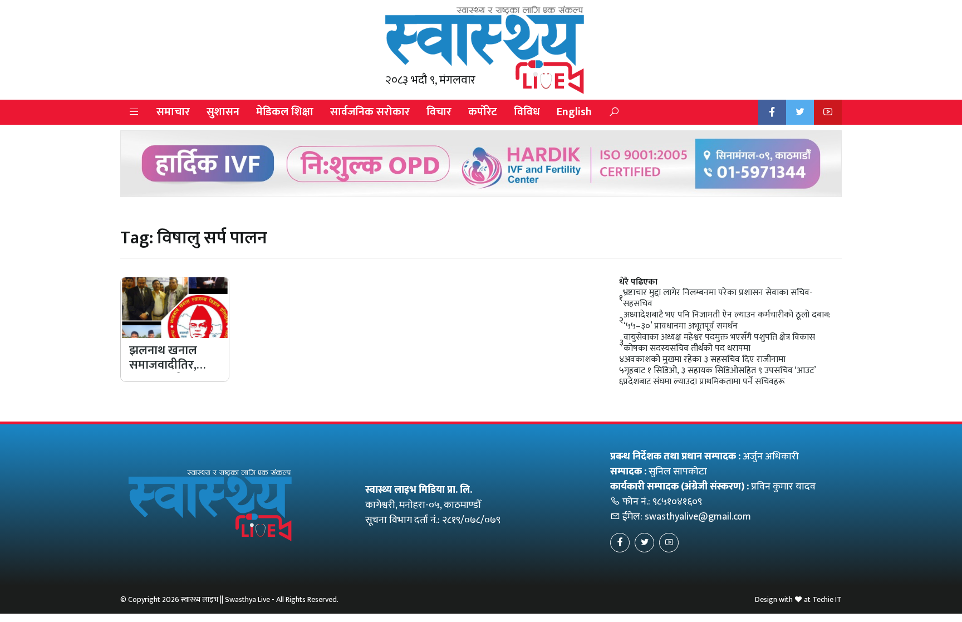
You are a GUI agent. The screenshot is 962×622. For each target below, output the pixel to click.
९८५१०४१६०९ (677, 501)
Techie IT (827, 599)
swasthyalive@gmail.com (698, 516)
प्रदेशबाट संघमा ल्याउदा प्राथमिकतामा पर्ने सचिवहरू (704, 382)
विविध (527, 111)
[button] (134, 112)
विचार (438, 111)
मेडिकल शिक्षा (284, 111)
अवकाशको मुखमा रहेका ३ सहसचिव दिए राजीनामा (705, 359)
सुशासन (223, 111)
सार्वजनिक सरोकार (370, 111)
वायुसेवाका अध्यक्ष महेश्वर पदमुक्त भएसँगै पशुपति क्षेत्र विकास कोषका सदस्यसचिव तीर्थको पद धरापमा (719, 343)
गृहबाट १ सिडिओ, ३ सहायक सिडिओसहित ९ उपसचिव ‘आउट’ (720, 370)
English (574, 111)
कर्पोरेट (482, 111)
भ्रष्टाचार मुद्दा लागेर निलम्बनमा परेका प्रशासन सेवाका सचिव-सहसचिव (718, 298)
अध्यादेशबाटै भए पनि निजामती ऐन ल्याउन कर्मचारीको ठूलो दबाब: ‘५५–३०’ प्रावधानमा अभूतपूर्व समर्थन (727, 321)
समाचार (173, 111)
